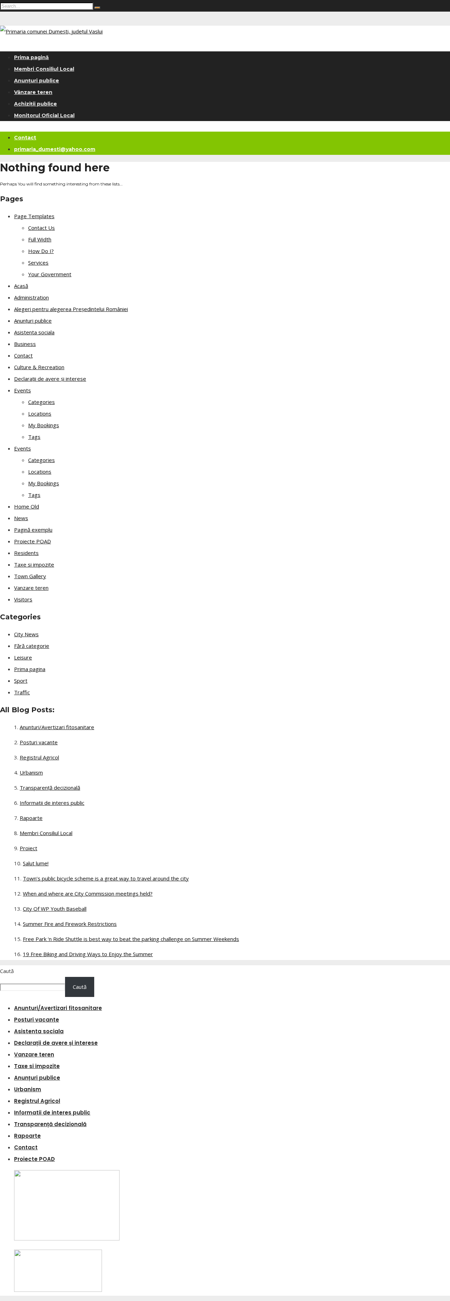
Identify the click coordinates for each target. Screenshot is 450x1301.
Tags (34, 436)
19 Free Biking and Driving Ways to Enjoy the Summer (88, 954)
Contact (25, 137)
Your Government (49, 274)
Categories (41, 401)
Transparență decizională (50, 787)
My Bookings (43, 425)
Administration (31, 297)
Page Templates (34, 216)
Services (38, 262)
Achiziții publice (35, 104)
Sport (20, 680)
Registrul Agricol (39, 757)
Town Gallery (30, 576)
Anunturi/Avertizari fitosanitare (57, 727)
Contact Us (41, 227)
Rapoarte (31, 817)
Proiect (28, 848)
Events (22, 390)
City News (26, 634)
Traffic (22, 692)
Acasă (21, 285)
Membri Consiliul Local (44, 69)
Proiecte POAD (32, 541)
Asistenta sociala (34, 332)
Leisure (23, 657)
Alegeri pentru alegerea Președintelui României (71, 308)
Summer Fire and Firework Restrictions (70, 923)
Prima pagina (29, 668)
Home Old (26, 506)
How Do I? (41, 250)
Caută (7, 970)
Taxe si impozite (34, 564)
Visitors (23, 599)
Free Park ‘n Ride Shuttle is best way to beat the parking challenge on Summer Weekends (131, 938)
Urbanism (31, 772)
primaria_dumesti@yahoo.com (54, 149)
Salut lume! (36, 863)
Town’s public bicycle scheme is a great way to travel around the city (106, 878)
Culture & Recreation (39, 367)
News (21, 518)
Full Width (39, 239)
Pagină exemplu (33, 529)
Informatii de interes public (52, 802)
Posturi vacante (39, 742)
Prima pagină (31, 57)
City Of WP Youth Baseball (54, 908)
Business (25, 343)
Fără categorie (31, 645)
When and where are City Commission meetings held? (88, 893)
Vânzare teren (33, 92)
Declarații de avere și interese (50, 378)
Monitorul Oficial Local (44, 115)
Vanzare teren (31, 587)
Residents (26, 552)
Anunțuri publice (36, 80)
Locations (39, 413)
